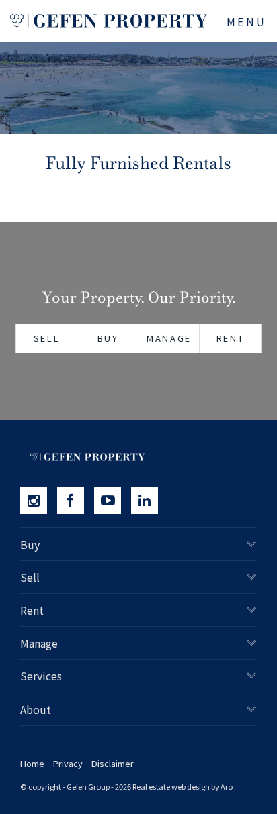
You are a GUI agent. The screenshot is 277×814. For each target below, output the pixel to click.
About (35, 709)
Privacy (68, 763)
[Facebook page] (75, 501)
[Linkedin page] (148, 501)
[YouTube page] (112, 501)
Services (41, 676)
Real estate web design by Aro (182, 786)
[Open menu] (246, 21)
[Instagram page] (38, 501)
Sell (47, 338)
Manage (169, 338)
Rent (230, 338)
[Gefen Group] (108, 21)
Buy (108, 338)
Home (32, 763)
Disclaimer (112, 763)
